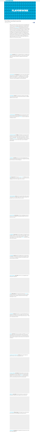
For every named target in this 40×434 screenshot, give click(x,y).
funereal (23, 237)
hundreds (26, 293)
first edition (20, 116)
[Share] (34, 22)
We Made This (17, 27)
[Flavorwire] (9, 0)
